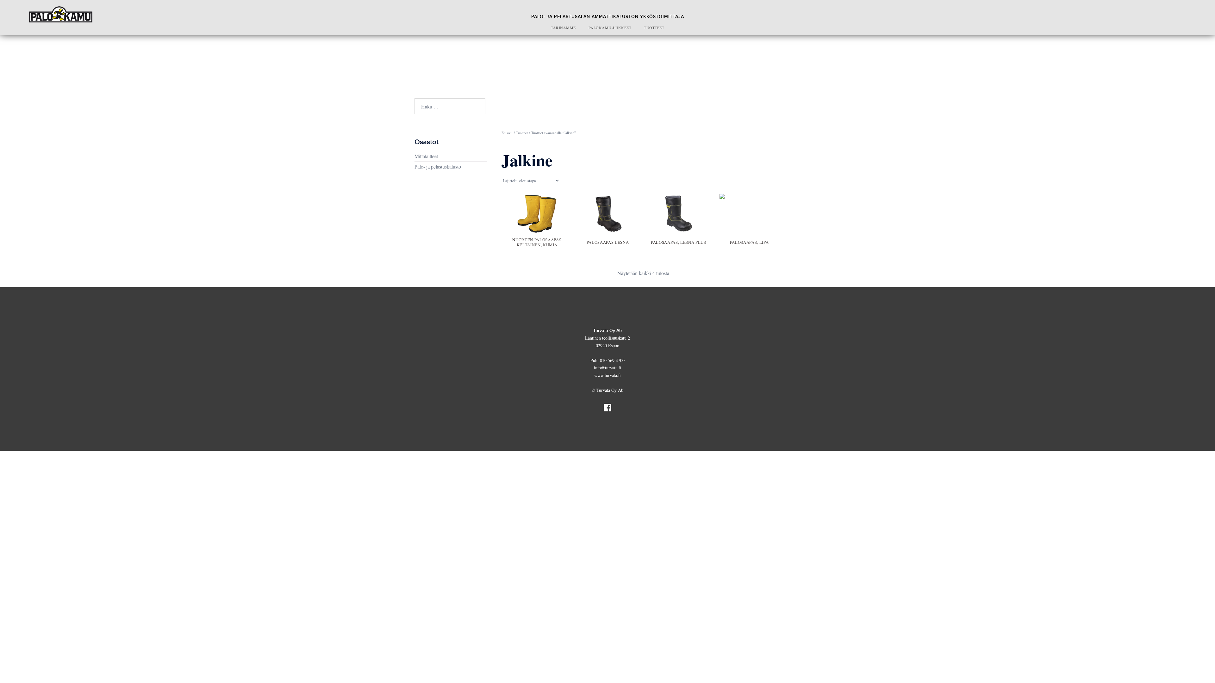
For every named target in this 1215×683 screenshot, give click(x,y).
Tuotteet (654, 27)
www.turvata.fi (607, 375)
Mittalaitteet (426, 156)
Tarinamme (563, 27)
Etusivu (507, 132)
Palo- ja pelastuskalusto (437, 166)
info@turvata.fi (607, 368)
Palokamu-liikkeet (610, 27)
